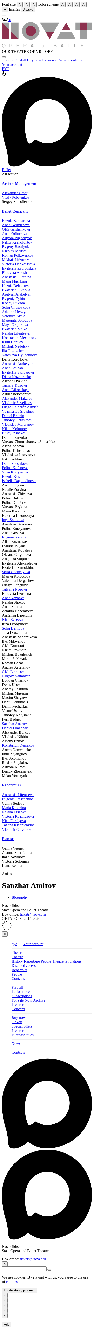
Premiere (18, 1005)
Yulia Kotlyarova (15, 472)
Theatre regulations (66, 961)
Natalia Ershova (14, 812)
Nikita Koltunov (14, 429)
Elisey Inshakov (14, 433)
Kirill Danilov (12, 342)
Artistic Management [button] (19, 183)
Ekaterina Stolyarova (18, 372)
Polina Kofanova (15, 468)
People (46, 961)
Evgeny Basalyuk (15, 247)
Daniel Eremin (13, 416)
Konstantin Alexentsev (19, 338)
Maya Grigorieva (15, 325)
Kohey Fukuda (13, 303)
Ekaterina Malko (14, 329)
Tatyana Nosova (14, 589)
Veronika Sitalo (13, 316)
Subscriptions (22, 996)
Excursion (50, 60)
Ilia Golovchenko (15, 351)
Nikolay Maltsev (14, 251)
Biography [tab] (20, 897)
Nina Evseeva (12, 620)
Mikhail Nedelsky (15, 346)
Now (28, 1000)
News (63, 60)
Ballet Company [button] (15, 211)
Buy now (34, 60)
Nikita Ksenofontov (17, 242)
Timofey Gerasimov (17, 420)
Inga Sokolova (13, 520)
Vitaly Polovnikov (16, 197)
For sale (18, 1000)
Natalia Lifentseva (16, 333)
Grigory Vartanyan (16, 676)
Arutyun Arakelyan (16, 294)
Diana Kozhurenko (16, 377)
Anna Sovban (12, 368)
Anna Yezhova (13, 598)
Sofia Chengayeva (16, 572)
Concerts (18, 1009)
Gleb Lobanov (13, 672)
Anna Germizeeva (16, 225)
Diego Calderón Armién (20, 407)
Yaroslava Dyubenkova (20, 355)
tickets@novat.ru (33, 914)
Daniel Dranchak (15, 728)
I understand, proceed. (19, 1290)
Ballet (6, 170)
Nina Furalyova (14, 821)
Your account (12, 64)
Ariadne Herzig (14, 312)
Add (6, 1324)
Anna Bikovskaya (15, 390)
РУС (5, 69)
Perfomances (21, 992)
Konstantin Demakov (18, 745)
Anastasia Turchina (16, 277)
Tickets (17, 1022)
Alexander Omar (14, 193)
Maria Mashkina (14, 281)
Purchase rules (23, 1035)
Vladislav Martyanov (18, 424)
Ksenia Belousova (16, 286)
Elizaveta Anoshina (16, 273)
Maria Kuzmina (14, 808)
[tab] (47, 183)
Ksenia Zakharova (16, 221)
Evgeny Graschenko (17, 799)
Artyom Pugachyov (17, 238)
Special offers (22, 1026)
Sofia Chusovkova (16, 307)
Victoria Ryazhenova (18, 816)
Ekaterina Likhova (16, 290)
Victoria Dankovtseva (18, 264)
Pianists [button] (8, 839)
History (17, 961)
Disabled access (24, 966)
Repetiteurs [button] (11, 785)
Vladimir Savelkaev (17, 403)
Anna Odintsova (14, 234)
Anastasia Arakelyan (17, 364)
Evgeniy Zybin (13, 299)
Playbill (20, 60)
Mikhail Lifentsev (15, 260)
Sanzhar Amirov (14, 724)
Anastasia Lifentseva (18, 795)
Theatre (8, 60)
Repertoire (32, 961)
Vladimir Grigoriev (16, 829)
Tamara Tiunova (14, 385)
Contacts (75, 60)
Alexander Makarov (17, 398)
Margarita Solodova (17, 320)
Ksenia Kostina (13, 476)
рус (14, 944)
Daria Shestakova (15, 463)
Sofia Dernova (13, 628)
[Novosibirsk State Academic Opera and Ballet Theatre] (47, 47)
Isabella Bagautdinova (19, 481)
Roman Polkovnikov (18, 255)
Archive (39, 1000)
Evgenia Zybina (14, 537)
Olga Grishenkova (16, 229)
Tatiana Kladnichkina (18, 825)
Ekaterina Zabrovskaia (19, 268)
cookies (12, 1282)
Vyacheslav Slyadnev (18, 411)
